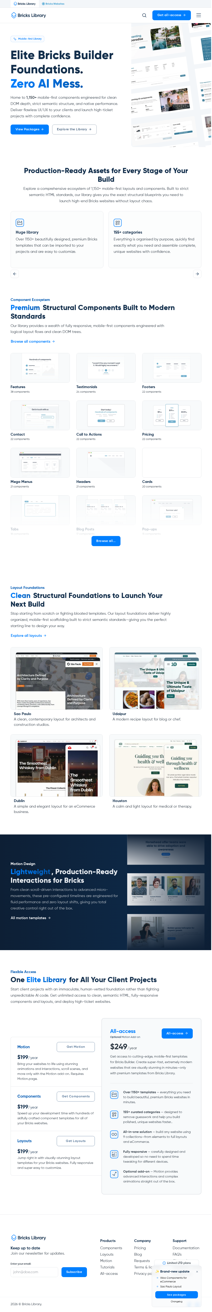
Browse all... (106, 541)
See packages (176, 1295)
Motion (106, 1261)
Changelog (176, 1301)
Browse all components (30, 341)
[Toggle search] (144, 15)
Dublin (19, 801)
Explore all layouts (26, 636)
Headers (83, 482)
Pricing (148, 434)
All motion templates (28, 918)
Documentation (186, 1248)
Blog (138, 1254)
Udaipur (119, 714)
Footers (148, 387)
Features (18, 387)
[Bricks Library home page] (29, 15)
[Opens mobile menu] (198, 15)
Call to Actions (89, 434)
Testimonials (86, 387)
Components (111, 1248)
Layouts (106, 1254)
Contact (18, 434)
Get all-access (169, 15)
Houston (120, 801)
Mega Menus (21, 482)
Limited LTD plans (179, 1263)
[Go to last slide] (15, 274)
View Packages (28, 129)
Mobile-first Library (30, 39)
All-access (109, 1274)
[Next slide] (197, 274)
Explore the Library (72, 129)
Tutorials (107, 1267)
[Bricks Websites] (53, 3)
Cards (147, 482)
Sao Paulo (22, 714)
